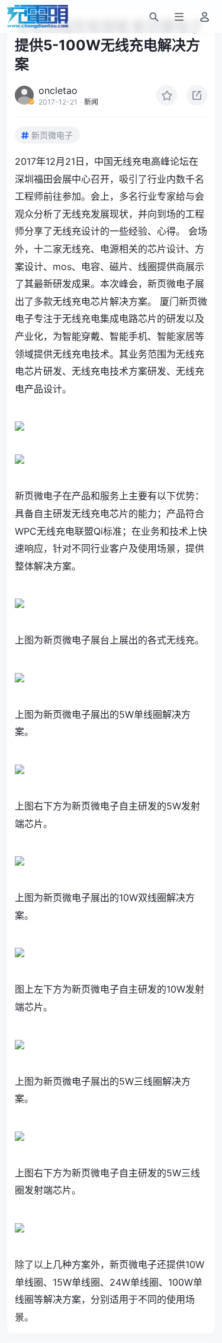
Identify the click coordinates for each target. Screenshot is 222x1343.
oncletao (58, 90)
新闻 (91, 101)
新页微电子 (52, 135)
